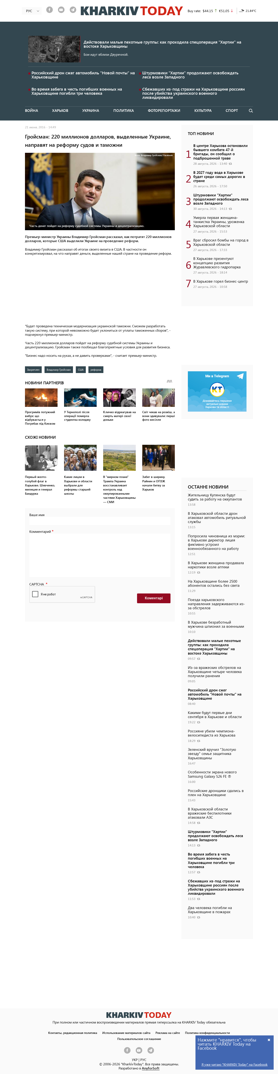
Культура (203, 110)
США (81, 369)
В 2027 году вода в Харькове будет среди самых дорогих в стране (219, 176)
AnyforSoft (150, 1068)
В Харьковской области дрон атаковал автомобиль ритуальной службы (217, 517)
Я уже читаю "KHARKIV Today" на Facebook (235, 1064)
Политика (123, 110)
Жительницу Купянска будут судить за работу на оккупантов (215, 496)
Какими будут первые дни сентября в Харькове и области (215, 714)
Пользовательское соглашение (139, 1039)
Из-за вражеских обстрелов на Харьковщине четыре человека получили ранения (215, 671)
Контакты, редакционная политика (72, 1033)
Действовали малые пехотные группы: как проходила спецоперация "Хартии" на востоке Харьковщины (162, 44)
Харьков (60, 110)
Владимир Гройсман (59, 369)
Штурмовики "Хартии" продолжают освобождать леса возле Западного (190, 75)
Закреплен (33, 369)
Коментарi (154, 598)
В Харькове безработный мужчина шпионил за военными (216, 624)
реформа (96, 369)
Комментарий (40, 531)
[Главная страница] (139, 1015)
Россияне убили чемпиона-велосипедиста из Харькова (211, 732)
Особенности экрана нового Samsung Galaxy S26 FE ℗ (212, 773)
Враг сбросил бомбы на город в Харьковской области (220, 242)
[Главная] (132, 11)
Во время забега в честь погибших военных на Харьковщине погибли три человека (76, 91)
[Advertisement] (100, 290)
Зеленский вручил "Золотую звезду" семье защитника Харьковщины (212, 753)
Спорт (232, 110)
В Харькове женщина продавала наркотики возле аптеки (216, 564)
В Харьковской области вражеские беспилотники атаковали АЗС (210, 813)
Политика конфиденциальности (207, 1033)
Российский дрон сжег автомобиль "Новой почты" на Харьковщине (83, 75)
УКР (135, 1059)
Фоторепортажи (164, 110)
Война (31, 110)
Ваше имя (37, 514)
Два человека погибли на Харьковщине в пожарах (210, 909)
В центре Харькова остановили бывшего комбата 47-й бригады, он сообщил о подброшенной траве (220, 151)
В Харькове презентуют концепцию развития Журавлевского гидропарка (217, 262)
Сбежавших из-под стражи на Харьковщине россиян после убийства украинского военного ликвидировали (193, 93)
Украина (90, 110)
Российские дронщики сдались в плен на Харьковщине (216, 792)
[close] (269, 1039)
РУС (143, 1059)
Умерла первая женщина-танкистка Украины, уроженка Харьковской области (218, 221)
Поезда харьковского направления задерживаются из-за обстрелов (216, 603)
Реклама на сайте (168, 1033)
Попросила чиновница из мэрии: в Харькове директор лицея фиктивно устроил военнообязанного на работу (216, 542)
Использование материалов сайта (126, 1033)
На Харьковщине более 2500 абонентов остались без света (214, 583)
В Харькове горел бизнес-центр (220, 281)
